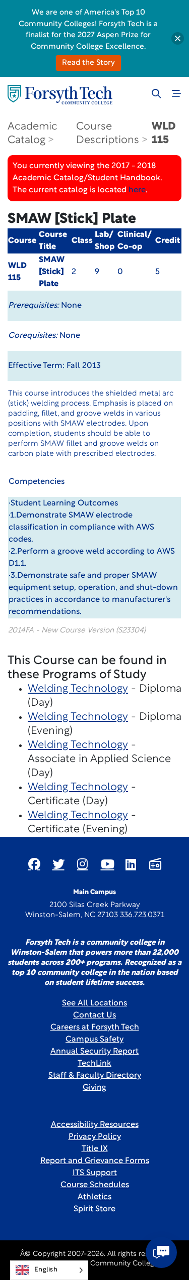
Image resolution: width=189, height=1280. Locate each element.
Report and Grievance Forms (94, 1161)
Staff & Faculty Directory (94, 1076)
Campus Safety (94, 1040)
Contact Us (94, 1015)
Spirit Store (94, 1209)
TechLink (94, 1064)
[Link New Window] (34, 864)
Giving (94, 1088)
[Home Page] (60, 94)
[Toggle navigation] (176, 93)
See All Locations (94, 1003)
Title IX (95, 1149)
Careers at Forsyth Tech (94, 1027)
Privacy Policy (95, 1137)
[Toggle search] (156, 93)
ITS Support (95, 1173)
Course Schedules (94, 1185)
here (137, 190)
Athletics (94, 1197)
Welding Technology (78, 689)
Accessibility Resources (95, 1125)
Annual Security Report (94, 1052)
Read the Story (88, 63)
